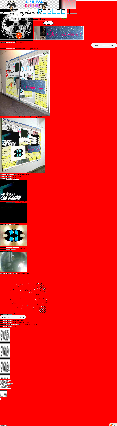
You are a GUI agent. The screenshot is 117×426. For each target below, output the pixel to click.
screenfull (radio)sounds (4, 381)
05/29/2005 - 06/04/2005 (5, 369)
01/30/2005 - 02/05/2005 (5, 353)
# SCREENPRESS (3, 382)
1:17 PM (7, 247)
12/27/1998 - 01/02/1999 (5, 328)
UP (9, 42)
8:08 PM (4, 320)
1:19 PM (7, 224)
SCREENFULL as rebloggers (5, 384)
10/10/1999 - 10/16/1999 (5, 329)
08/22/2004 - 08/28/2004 (5, 331)
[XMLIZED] (0, 399)
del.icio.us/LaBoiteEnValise (5, 388)
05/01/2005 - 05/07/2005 (5, 365)
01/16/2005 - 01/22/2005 (5, 351)
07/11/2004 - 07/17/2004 (5, 330)
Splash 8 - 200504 (3, 390)
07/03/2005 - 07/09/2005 (5, 374)
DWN (11, 42)
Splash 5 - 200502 (3, 392)
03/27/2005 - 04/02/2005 (5, 360)
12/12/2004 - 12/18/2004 (5, 346)
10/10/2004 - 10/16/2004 (5, 338)
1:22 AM (4, 322)
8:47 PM (4, 178)
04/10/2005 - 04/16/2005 (5, 362)
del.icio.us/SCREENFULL (5, 386)
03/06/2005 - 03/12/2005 (5, 358)
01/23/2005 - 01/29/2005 (5, 352)
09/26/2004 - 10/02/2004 (5, 336)
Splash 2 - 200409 (3, 395)
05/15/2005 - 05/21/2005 (5, 367)
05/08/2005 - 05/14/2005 (5, 366)
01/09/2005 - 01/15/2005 (5, 350)
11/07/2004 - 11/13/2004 (5, 342)
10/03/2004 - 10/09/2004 (5, 337)
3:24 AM (4, 251)
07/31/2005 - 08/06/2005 (5, 376)
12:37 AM (4, 174)
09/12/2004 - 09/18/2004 (5, 334)
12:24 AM (7, 324)
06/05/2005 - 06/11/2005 (5, 370)
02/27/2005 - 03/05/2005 (5, 357)
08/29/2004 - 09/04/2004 (5, 332)
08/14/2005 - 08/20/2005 (5, 378)
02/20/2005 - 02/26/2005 (5, 356)
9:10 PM (4, 326)
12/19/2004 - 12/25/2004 (5, 347)
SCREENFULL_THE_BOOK (5, 380)
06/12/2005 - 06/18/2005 (5, 371)
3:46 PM (7, 42)
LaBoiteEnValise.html (4, 387)
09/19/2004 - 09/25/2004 (5, 335)
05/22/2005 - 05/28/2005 (5, 368)
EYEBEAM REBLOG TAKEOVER (6, 383)
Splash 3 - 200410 (3, 394)
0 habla (14, 42)
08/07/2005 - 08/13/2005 (5, 377)
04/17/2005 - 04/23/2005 (5, 363)
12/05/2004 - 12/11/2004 (5, 345)
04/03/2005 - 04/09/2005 (5, 361)
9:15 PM (4, 176)
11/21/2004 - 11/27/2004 (5, 343)
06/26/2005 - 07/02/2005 (5, 373)
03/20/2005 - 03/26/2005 (5, 359)
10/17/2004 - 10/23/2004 (5, 339)
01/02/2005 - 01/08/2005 (5, 349)
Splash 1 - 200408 (3, 396)
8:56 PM (4, 314)
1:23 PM (7, 202)
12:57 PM (7, 249)
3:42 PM (7, 48)
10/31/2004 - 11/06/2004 (5, 341)
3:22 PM (7, 179)
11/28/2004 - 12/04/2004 (5, 344)
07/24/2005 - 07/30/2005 (5, 375)
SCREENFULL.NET (3, 425)
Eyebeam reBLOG (3, 385)
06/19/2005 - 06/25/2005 (5, 372)
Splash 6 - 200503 (3, 391)
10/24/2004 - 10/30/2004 (5, 340)
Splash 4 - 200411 (3, 393)
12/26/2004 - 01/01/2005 (5, 348)
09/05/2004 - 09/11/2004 (5, 333)
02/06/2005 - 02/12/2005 (5, 354)
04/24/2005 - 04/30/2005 (5, 364)
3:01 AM (4, 273)
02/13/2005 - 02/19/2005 (5, 355)
